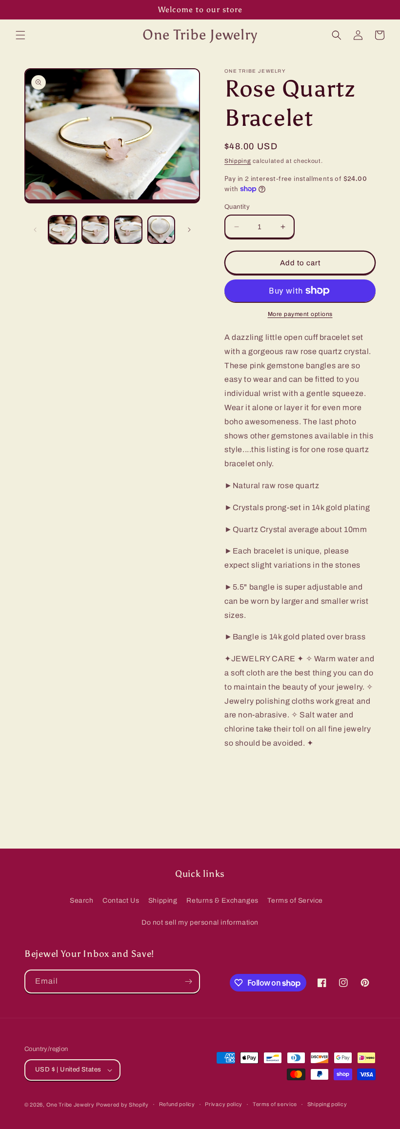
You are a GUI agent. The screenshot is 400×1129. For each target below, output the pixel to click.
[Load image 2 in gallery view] (95, 230)
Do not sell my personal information (200, 922)
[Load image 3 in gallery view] (128, 230)
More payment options (300, 314)
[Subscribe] (188, 981)
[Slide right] (189, 229)
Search (82, 900)
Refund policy (177, 1104)
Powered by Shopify (122, 1105)
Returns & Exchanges (222, 900)
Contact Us (120, 900)
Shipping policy (327, 1104)
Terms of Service (295, 900)
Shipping (237, 161)
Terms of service (275, 1104)
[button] (20, 35)
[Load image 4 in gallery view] (161, 230)
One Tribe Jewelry (70, 1105)
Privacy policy (223, 1104)
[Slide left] (35, 229)
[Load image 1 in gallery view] (62, 230)
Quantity (237, 206)
